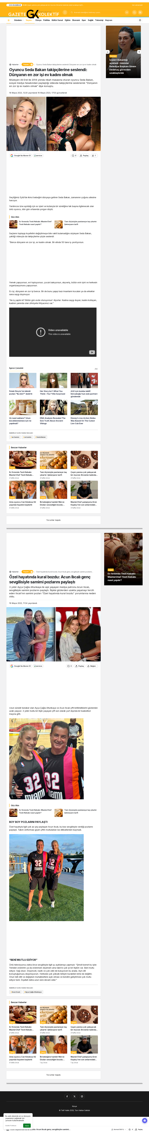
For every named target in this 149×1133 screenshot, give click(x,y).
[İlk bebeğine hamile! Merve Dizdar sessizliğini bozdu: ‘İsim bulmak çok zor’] (53, 495)
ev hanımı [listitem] (15, 437)
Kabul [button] (27, 1126)
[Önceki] (108, 52)
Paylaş (140, 1129)
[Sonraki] (139, 52)
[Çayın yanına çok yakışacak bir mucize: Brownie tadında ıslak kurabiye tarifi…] (84, 465)
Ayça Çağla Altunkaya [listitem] (33, 992)
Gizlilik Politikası (10, 1125)
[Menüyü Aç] (65, 12)
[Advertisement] (53, 44)
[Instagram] (82, 1096)
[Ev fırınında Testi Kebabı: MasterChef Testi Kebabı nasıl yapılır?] (31, 224)
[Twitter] (74, 1096)
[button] (140, 12)
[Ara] (127, 12)
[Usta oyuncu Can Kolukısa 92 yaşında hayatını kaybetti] (22, 495)
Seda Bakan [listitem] (40, 437)
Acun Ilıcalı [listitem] (15, 992)
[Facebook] (67, 1096)
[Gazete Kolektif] (33, 14)
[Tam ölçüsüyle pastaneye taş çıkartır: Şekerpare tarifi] (76, 224)
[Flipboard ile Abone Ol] (38, 155)
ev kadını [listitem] (27, 437)
